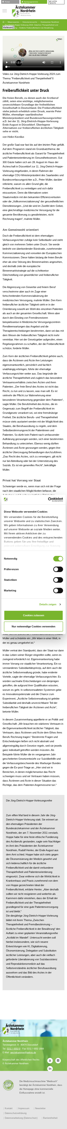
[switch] (58, 569)
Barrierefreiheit (50, 1118)
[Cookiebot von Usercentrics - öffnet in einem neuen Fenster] (48, 499)
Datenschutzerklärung (15, 1113)
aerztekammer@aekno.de (23, 1052)
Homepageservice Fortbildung (29, 2)
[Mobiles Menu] (4, 10)
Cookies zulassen (33, 615)
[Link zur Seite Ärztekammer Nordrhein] (3, 22)
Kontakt (9, 1108)
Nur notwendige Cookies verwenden (33, 626)
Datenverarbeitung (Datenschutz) (21, 1118)
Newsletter (40, 1108)
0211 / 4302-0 (13, 1048)
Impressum (23, 1108)
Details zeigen (47, 604)
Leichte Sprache (53, 2)
